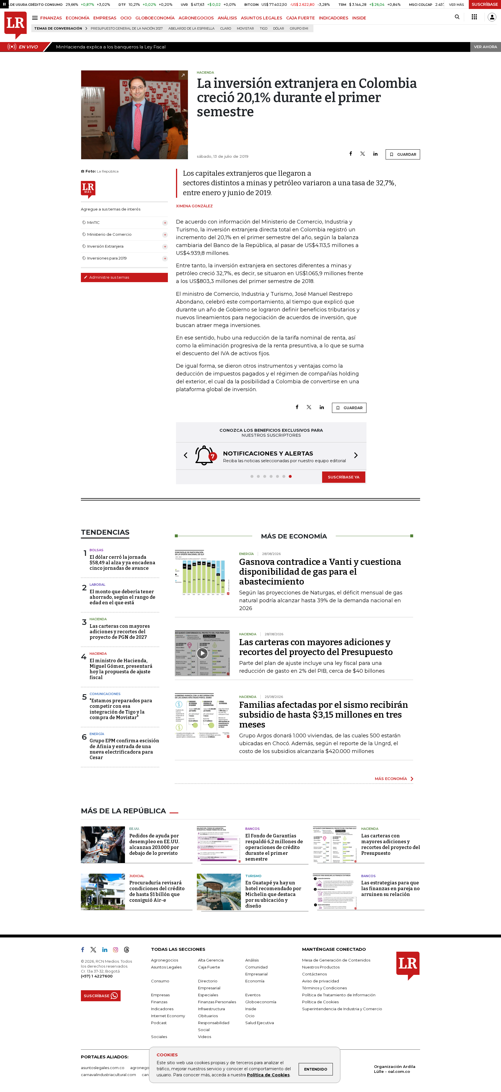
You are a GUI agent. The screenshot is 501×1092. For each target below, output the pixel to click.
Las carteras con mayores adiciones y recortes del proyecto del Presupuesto (316, 647)
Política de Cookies (268, 1075)
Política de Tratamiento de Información (338, 995)
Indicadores (162, 1008)
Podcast (159, 1022)
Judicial (136, 876)
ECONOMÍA (77, 18)
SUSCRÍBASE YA (344, 477)
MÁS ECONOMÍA (391, 778)
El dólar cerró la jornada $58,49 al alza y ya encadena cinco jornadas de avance (122, 562)
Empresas (160, 995)
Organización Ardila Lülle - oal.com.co (394, 1069)
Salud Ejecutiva (259, 1022)
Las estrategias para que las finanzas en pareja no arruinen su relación (390, 888)
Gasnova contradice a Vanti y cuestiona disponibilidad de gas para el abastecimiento (320, 572)
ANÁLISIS (227, 18)
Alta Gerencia (211, 960)
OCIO (125, 18)
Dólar (278, 28)
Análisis (252, 960)
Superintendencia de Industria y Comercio (342, 1008)
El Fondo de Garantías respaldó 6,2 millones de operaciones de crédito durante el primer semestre (274, 847)
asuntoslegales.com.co (102, 1067)
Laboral (97, 585)
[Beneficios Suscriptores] (474, 17)
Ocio (250, 1015)
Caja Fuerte (209, 967)
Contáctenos (314, 974)
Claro (225, 28)
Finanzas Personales (217, 1002)
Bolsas (97, 550)
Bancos (252, 829)
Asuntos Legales (166, 967)
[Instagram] (118, 950)
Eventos (252, 995)
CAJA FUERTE (300, 18)
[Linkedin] (375, 154)
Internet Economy (168, 1015)
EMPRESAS (104, 18)
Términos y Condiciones (324, 988)
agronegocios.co (146, 1067)
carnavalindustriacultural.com (108, 1074)
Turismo (253, 876)
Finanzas (159, 1002)
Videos (204, 1036)
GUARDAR (406, 154)
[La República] (15, 26)
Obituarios (208, 1015)
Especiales (208, 995)
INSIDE (359, 18)
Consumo (160, 981)
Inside (250, 1008)
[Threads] (129, 950)
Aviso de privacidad (320, 981)
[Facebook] (350, 154)
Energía (97, 734)
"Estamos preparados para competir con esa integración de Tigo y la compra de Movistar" (121, 709)
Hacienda (98, 619)
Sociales (159, 1036)
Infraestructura (211, 1008)
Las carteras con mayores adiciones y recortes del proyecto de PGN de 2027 (120, 631)
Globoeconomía (260, 1002)
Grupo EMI (299, 28)
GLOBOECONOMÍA (155, 18)
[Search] (457, 17)
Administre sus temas (108, 277)
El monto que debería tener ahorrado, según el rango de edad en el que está (122, 597)
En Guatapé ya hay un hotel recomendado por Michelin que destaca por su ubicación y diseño (273, 894)
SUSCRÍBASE (485, 4)
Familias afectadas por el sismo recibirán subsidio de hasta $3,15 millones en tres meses (323, 715)
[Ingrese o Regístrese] (492, 17)
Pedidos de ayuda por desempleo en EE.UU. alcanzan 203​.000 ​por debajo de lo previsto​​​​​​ (154, 844)
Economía (254, 981)
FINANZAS (51, 18)
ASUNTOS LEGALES (261, 18)
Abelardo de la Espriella (191, 28)
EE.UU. (134, 829)
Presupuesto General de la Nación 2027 (127, 28)
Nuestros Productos (321, 967)
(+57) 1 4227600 (96, 976)
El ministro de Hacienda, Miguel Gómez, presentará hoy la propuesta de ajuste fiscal (121, 669)
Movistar (245, 28)
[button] (184, 455)
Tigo (263, 28)
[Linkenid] (107, 950)
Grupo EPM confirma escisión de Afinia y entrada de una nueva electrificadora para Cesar (124, 749)
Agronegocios (164, 960)
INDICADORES (333, 18)
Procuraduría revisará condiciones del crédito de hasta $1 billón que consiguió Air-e (157, 891)
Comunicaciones (105, 694)
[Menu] (35, 18)
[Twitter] (362, 154)
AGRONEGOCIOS (196, 18)
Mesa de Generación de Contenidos (336, 960)
